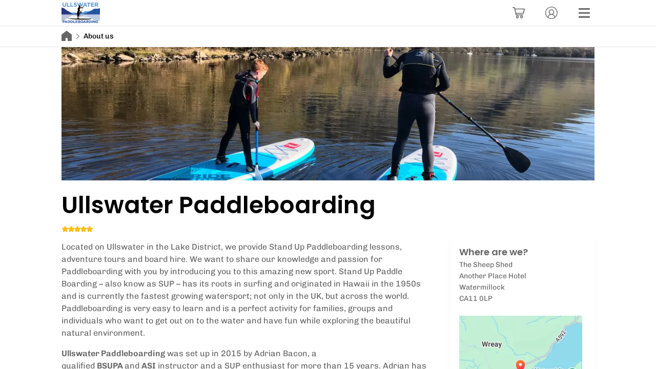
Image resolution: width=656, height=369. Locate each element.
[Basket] (518, 13)
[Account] (551, 13)
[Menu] (584, 13)
